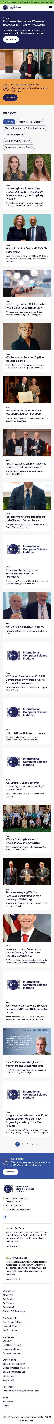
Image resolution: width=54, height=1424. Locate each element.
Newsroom (8, 1401)
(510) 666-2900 (10, 2)
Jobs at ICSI (8, 1380)
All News (9, 122)
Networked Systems (14, 134)
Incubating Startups (11, 1349)
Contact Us (11, 1171)
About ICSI (8, 1295)
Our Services (8, 1376)
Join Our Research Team (14, 1364)
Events (6, 1405)
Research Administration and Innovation (21, 1390)
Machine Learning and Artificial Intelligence (25, 128)
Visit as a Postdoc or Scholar (16, 1368)
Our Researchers (10, 1330)
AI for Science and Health (30, 122)
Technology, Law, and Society (19, 147)
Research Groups (11, 1326)
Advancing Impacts (11, 1353)
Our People (8, 1299)
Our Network (8, 1307)
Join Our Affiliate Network (14, 1372)
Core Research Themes (13, 1322)
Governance (8, 1303)
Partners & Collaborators (14, 1311)
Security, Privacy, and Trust (17, 141)
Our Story (7, 1341)
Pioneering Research (12, 1345)
